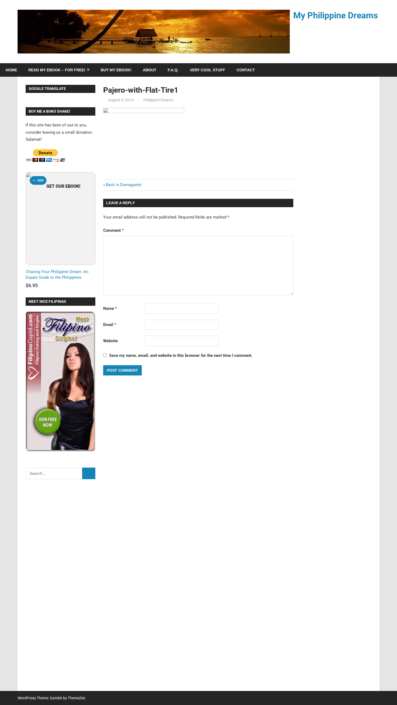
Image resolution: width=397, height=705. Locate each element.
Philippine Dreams (158, 100)
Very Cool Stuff (207, 70)
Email (109, 324)
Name (110, 308)
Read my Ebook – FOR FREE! (56, 70)
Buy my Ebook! (116, 70)
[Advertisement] (60, 589)
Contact (246, 70)
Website (110, 340)
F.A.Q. (173, 70)
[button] (38, 180)
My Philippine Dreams (335, 15)
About (149, 70)
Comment (113, 230)
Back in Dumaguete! (124, 184)
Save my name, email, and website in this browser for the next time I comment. (180, 355)
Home (11, 70)
